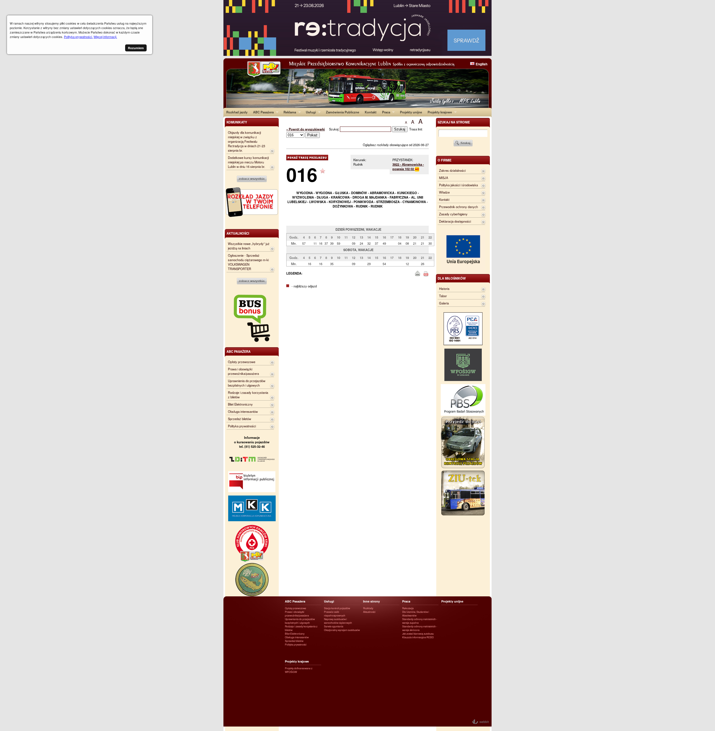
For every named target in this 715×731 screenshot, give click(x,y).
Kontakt (370, 112)
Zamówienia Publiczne (342, 112)
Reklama (288, 112)
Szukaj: (334, 129)
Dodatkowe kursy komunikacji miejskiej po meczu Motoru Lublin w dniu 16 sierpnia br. (248, 162)
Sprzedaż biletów (239, 418)
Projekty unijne (411, 112)
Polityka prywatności (242, 426)
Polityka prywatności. (78, 36)
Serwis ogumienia (333, 626)
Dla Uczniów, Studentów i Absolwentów (415, 613)
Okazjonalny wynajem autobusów (342, 630)
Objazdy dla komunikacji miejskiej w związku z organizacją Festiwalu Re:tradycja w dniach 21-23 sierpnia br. (246, 141)
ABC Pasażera (262, 112)
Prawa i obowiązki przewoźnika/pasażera (243, 371)
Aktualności (369, 612)
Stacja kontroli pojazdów (337, 608)
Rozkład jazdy (236, 112)
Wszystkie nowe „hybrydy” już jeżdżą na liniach (249, 245)
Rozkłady (368, 608)
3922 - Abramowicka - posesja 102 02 (408, 166)
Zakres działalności (452, 170)
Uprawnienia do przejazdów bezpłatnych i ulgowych (246, 382)
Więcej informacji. (105, 36)
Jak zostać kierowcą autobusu (418, 633)
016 (301, 174)
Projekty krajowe (438, 112)
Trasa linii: (416, 129)
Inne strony (371, 601)
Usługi (309, 112)
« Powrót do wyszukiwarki (305, 129)
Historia (444, 288)
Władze (444, 192)
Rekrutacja (408, 608)
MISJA (443, 177)
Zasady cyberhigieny (453, 214)
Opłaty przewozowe (241, 361)
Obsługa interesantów (243, 411)
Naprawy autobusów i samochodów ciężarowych (338, 621)
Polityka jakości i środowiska (458, 185)
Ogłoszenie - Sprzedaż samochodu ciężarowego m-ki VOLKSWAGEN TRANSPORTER (248, 262)
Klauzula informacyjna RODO (418, 637)
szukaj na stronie (454, 122)
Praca (384, 112)
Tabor (443, 296)
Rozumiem (136, 48)
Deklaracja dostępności (455, 221)
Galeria (444, 303)
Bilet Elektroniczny (240, 404)
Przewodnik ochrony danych (458, 206)
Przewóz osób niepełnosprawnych (334, 613)
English (481, 63)
